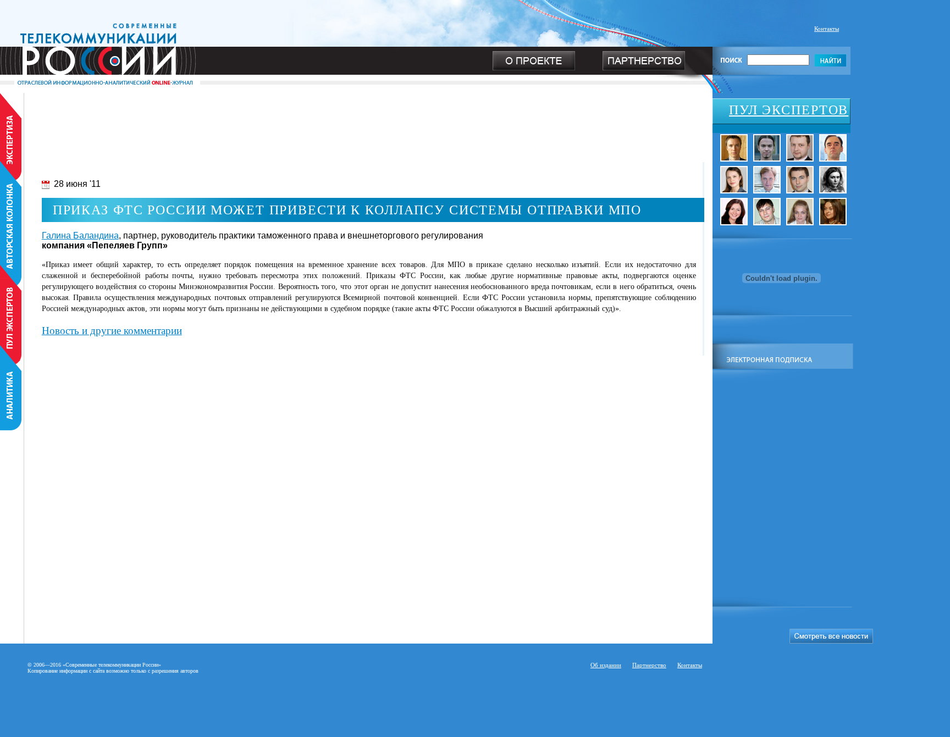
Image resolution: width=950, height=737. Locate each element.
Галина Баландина (80, 235)
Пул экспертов (788, 110)
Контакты (826, 28)
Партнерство (649, 665)
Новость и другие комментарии (112, 330)
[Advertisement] (356, 117)
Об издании (605, 665)
